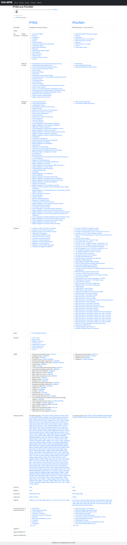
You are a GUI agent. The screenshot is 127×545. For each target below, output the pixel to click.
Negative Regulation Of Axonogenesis (42, 173)
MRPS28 (36, 447)
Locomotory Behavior (38, 122)
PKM (35, 454)
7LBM (106, 502)
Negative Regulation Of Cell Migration (42, 143)
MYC (68, 447)
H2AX (44, 435)
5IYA (88, 500)
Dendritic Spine (36, 55)
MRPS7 (42, 447)
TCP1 (34, 477)
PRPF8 (66, 455)
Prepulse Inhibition (37, 197)
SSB (40, 476)
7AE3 (77, 502)
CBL (58, 420)
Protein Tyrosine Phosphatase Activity (42, 69)
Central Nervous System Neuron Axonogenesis (45, 140)
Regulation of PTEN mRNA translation (42, 241)
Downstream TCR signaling (39, 233)
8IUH (100, 503)
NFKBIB (99, 415)
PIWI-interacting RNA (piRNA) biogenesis (86, 266)
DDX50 (55, 427)
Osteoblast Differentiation (39, 102)
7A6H (110, 500)
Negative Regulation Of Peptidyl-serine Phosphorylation (47, 150)
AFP (59, 415)
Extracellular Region (37, 34)
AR (67, 417)
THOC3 (52, 477)
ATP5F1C (53, 419)
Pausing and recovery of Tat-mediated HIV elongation (89, 246)
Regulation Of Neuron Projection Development (44, 133)
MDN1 (34, 445)
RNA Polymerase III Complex (83, 40)
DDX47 (51, 427)
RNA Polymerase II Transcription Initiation (86, 308)
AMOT (36, 417)
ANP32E (59, 417)
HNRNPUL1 (38, 437)
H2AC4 (41, 435)
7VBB (84, 503)
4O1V (37, 500)
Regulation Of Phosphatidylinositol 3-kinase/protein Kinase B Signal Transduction (50, 187)
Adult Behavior (36, 145)
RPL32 (35, 464)
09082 (74, 490)
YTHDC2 (67, 482)
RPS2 (61, 466)
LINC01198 (32, 442)
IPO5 (59, 439)
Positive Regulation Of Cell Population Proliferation (46, 123)
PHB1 (60, 452)
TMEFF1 (61, 477)
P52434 (74, 497)
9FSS (90, 505)
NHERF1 (43, 450)
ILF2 (51, 439)
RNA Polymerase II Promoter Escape (85, 298)
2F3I (73, 500)
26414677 (93, 356)
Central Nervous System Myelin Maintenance (44, 148)
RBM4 (46, 459)
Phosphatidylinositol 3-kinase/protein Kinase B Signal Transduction (50, 157)
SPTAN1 (66, 474)
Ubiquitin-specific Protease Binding (41, 95)
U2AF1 (47, 481)
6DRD (100, 500)
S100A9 (44, 469)
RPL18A (65, 461)
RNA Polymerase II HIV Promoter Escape (86, 240)
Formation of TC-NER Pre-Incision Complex (87, 273)
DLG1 (30, 429)
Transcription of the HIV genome (84, 241)
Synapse (34, 59)
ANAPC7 (46, 417)
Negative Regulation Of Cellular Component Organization (47, 178)
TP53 (39, 479)
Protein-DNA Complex (81, 47)
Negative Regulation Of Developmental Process (45, 177)
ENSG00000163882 (77, 494)
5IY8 (82, 500)
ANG (50, 417)
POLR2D (80, 417)
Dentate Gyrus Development (40, 138)
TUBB (66, 479)
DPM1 (60, 429)
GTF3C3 (31, 435)
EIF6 (38, 430)
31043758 (42, 357)
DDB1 (30, 427)
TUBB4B (31, 481)
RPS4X (57, 467)
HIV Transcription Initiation (82, 238)
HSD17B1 (44, 437)
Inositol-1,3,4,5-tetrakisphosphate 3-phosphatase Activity (47, 89)
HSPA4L (66, 437)
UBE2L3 (56, 481)
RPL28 (62, 462)
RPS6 (64, 467)
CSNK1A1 (60, 424)
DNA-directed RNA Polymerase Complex (86, 34)
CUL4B (37, 425)
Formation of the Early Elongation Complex (87, 230)
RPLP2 (59, 464)
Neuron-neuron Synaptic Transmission (42, 112)
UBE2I (51, 481)
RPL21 (31, 462)
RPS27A (48, 467)
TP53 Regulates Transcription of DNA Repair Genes (89, 280)
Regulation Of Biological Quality (40, 200)
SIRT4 (47, 471)
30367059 (60, 401)
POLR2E (85, 417)
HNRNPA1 (57, 435)
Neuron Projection (37, 54)
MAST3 (45, 444)
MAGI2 (62, 442)
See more (32, 525)
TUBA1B (62, 479)
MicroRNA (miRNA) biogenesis (83, 260)
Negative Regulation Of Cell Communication (44, 130)
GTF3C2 (68, 434)
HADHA (49, 435)
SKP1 (50, 471)
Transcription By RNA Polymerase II (85, 103)
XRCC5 (48, 482)
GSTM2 (64, 434)
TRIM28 (53, 479)
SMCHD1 (57, 472)
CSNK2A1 (66, 424)
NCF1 (65, 449)
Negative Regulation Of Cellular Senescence (44, 222)
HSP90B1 (56, 437)
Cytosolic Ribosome (37, 512)
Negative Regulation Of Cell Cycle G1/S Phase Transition (47, 210)
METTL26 (39, 445)
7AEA (80, 502)
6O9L (103, 500)
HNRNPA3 (63, 435)
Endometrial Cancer (37, 348)
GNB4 (52, 434)
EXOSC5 (36, 432)
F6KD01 (31, 497)
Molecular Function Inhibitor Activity (42, 94)
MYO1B (41, 449)
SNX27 (57, 474)
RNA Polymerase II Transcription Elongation (87, 310)
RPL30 (66, 462)
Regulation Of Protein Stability (40, 147)
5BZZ (47, 500)
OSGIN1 (31, 452)
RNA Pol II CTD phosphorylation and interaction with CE (90, 323)
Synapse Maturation (37, 195)
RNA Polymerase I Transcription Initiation (86, 293)
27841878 (44, 392)
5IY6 (76, 500)
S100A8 (40, 469)
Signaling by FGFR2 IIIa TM (83, 325)
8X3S (67, 500)
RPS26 (39, 467)
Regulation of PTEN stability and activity (43, 245)
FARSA (47, 432)
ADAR (56, 415)
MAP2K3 (31, 444)
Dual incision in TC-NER (81, 276)
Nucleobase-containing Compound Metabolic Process (89, 522)
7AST (84, 502)
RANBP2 (31, 459)
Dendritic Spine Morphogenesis (40, 198)
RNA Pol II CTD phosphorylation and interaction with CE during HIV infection (93, 235)
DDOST (35, 427)
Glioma (34, 349)
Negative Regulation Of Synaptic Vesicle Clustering (46, 223)
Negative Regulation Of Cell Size (41, 163)
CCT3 (38, 422)
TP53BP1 (43, 479)
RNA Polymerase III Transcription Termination (87, 305)
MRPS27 (31, 447)
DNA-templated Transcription (83, 102)
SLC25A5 (31, 472)
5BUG (41, 500)
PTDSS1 (45, 457)
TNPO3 (35, 479)
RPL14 (57, 461)
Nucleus (34, 35)
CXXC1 (45, 425)
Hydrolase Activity (37, 79)
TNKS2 (31, 479)
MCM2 (54, 444)
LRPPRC (48, 442)
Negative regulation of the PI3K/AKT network (44, 231)
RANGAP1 (37, 459)
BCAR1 (59, 419)
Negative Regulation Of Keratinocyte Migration (44, 182)
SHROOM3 (38, 471)
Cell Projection (36, 52)
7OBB (77, 503)
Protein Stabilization (37, 175)
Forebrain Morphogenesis (39, 170)
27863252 (45, 359)
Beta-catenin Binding (37, 72)
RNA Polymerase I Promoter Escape (85, 296)
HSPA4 (62, 437)
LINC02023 (39, 442)
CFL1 (66, 422)
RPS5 (60, 467)
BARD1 (86, 415)
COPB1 (46, 424)
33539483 (40, 399)
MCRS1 (66, 444)
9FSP (80, 505)
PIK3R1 (31, 454)
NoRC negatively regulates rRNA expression (87, 261)
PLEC (38, 454)
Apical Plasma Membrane (39, 47)
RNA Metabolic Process (81, 520)
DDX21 (43, 427)
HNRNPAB (32, 437)
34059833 (43, 364)
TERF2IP (42, 477)
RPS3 (52, 467)
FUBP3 (35, 434)
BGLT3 (66, 419)
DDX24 (47, 427)
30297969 (54, 404)
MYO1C (45, 449)
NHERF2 (48, 450)
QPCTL (60, 457)
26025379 (43, 377)
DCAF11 (60, 425)
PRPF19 (61, 455)
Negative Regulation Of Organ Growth (42, 167)
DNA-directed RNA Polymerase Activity (86, 67)
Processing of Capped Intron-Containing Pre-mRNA (89, 291)
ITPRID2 (31, 440)
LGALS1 (57, 440)
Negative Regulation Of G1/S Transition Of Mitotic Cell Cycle (48, 218)
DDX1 (38, 427)
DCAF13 (65, 425)
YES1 (63, 482)
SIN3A (43, 471)
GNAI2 (48, 434)
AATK (43, 415)
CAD (41, 420)
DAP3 (49, 425)
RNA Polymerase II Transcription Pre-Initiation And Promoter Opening (94, 300)
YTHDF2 (31, 484)
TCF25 (31, 477)
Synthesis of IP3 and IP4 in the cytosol (42, 230)
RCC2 (50, 459)
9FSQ (83, 505)
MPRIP (56, 445)
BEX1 (62, 419)
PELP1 (56, 452)
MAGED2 (57, 442)
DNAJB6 (50, 429)
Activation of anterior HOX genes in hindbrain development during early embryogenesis (94, 269)
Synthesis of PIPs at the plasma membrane (44, 228)
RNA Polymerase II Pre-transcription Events (87, 271)
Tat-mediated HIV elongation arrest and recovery (88, 250)
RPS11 (39, 466)
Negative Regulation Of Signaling (41, 142)
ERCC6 (95, 415)
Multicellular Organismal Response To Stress (44, 152)
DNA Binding (78, 63)
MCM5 (62, 444)
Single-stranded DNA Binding (83, 65)
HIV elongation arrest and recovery (84, 253)
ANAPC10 (41, 417)
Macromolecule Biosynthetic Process (85, 523)
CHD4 (30, 424)
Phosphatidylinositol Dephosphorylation (42, 168)
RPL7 (50, 464)
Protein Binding (36, 70)
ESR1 (57, 430)
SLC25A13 (61, 471)
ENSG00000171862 (34, 494)
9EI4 (73, 505)
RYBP (35, 469)
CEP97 (63, 422)
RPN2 (62, 464)
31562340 (39, 366)
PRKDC (57, 455)
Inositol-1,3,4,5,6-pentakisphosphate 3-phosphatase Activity (48, 85)
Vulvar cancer (36, 338)
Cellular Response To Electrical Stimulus (43, 202)
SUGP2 (69, 476)
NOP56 (53, 450)
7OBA (74, 503)
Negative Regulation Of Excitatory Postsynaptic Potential (47, 203)
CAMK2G (50, 420)
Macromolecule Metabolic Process (41, 518)
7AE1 (73, 502)
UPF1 (60, 481)
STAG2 (51, 476)
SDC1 (48, 469)
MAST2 (41, 444)
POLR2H (78, 22)
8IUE (97, 503)
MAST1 (36, 444)
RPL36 (43, 464)
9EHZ (104, 503)
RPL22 (35, 462)
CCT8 (49, 422)
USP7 (63, 481)
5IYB (91, 500)
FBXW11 (62, 432)
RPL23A (49, 462)
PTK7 (49, 457)
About (16, 2)
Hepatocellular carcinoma (39, 344)
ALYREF (31, 417)
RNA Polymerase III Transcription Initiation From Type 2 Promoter (93, 316)
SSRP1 (47, 476)
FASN (55, 432)
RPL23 (44, 462)
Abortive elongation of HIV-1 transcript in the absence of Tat (91, 248)
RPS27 (44, 467)
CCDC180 (62, 420)
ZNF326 (36, 484)
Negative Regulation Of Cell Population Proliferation (46, 125)
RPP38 (31, 466)
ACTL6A (51, 415)
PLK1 (41, 454)
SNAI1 (67, 472)
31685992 (54, 9)
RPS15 (48, 466)
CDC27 (54, 422)
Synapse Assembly (37, 115)
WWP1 (40, 482)
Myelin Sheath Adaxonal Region (40, 50)
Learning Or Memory (37, 120)
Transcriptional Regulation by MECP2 (42, 246)
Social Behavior (36, 153)
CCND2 (31, 422)
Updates (39, 2)
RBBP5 (43, 459)
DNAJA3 (45, 429)
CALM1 (45, 420)
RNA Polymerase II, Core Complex (84, 39)
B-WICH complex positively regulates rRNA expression (90, 263)
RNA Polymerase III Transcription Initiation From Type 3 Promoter (93, 320)
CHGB (34, 424)
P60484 (36, 497)
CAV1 (54, 420)
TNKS (65, 477)
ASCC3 (40, 419)
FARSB (51, 432)
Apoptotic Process (37, 108)
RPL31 (31, 464)
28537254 (41, 391)
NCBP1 (62, 449)
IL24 (49, 439)
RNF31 (31, 461)
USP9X (68, 481)
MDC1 (31, 445)
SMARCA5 (44, 472)
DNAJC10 (55, 429)
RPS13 (44, 466)
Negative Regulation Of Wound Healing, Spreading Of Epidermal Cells (51, 212)
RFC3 (57, 459)
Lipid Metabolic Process (38, 105)
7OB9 (109, 502)
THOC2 (48, 477)
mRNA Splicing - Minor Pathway (84, 290)
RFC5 (64, 459)
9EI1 (107, 503)
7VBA (81, 503)
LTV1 (53, 442)
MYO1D (50, 449)
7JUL (57, 500)
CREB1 (55, 424)
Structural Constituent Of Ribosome (41, 515)
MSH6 (50, 447)
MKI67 (48, 445)
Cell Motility (35, 172)
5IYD (97, 500)
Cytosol (34, 40)
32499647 (44, 402)
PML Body (35, 49)
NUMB (65, 450)
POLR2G (90, 417)
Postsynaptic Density (38, 45)
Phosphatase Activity (38, 80)
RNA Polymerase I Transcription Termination (87, 303)
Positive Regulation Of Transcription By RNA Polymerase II (48, 165)
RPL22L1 (39, 462)
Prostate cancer (36, 343)
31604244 (45, 379)
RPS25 (35, 467)
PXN (56, 457)
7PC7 (64, 500)
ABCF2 (47, 415)
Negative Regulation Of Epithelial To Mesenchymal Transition (48, 132)
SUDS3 (64, 476)
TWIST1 (40, 481)
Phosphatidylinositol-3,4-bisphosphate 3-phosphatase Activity (48, 90)
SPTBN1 (31, 476)
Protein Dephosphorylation (39, 103)
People (27, 2)
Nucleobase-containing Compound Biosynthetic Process (90, 517)
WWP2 (44, 482)
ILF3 (54, 439)
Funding (33, 2)
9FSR (87, 505)
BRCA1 (90, 415)
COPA (42, 424)
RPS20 (65, 466)
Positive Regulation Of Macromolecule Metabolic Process (47, 128)
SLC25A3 (66, 471)
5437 (73, 487)
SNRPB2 (43, 474)
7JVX (61, 500)
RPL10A (39, 461)
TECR (38, 477)
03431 (31, 490)
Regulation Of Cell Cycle (38, 183)
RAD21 (64, 457)
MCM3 (58, 444)
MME (52, 445)
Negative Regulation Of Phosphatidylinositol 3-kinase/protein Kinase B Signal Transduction (51, 191)
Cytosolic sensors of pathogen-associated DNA (88, 258)
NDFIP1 (31, 450)
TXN (44, 481)
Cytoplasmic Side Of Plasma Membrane (43, 44)
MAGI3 (66, 442)
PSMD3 (31, 457)
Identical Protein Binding (38, 87)
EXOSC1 (62, 430)
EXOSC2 (67, 430)
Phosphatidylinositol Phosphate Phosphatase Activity (46, 92)
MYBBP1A (64, 447)
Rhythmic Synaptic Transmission (41, 193)
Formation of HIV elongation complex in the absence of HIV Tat (92, 231)
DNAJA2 (40, 429)
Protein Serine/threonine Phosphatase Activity (44, 67)
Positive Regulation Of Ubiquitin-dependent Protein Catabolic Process (51, 217)
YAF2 (56, 482)
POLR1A (51, 454)
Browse (21, 2)
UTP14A (31, 482)
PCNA (43, 452)
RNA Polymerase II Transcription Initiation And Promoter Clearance (93, 311)
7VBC (88, 503)
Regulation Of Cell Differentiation (41, 160)
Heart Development (37, 118)
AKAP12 (63, 415)
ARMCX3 (35, 419)
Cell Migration (36, 137)
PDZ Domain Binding (38, 84)
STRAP (60, 476)
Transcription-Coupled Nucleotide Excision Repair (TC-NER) (91, 275)
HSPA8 (31, 439)
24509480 (50, 402)
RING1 (68, 459)
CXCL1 (41, 425)
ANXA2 (64, 417)
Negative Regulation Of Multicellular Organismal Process (47, 180)
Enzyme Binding (36, 82)
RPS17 (57, 466)
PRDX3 (52, 455)
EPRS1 (49, 430)
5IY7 (79, 500)
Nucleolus (78, 42)
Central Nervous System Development (42, 117)
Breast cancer (36, 339)
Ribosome (35, 517)
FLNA (66, 432)
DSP (67, 429)
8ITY (94, 503)
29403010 (53, 411)
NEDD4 (36, 450)
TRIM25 (49, 479)
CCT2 (35, 422)
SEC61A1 (61, 469)
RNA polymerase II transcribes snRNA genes (87, 283)
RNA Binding (35, 508)
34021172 (44, 406)
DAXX (52, 425)
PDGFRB (47, 452)
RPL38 (47, 464)
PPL (34, 455)
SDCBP (56, 469)
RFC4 (60, 459)
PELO (52, 452)
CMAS (38, 424)
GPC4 (59, 434)
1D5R (30, 500)
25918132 (95, 354)
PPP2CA (43, 455)
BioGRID (18, 17)
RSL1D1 (31, 469)
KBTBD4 (39, 440)
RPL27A (57, 462)
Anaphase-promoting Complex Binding (42, 75)
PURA (53, 457)
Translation (35, 520)
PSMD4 (36, 457)
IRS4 (66, 439)
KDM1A (44, 440)
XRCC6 (52, 482)
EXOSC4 (31, 432)
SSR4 (43, 476)
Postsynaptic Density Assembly (41, 207)
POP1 (31, 455)
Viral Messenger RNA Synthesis (84, 256)
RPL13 (48, 461)
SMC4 (52, 472)
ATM (43, 419)
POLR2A (56, 454)
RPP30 (66, 464)
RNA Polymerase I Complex (83, 44)
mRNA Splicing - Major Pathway (84, 288)
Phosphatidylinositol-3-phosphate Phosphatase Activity (47, 63)
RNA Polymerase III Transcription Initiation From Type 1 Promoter (93, 313)
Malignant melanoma (37, 341)
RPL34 (39, 464)
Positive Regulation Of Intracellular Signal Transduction (47, 208)
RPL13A (52, 461)
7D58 (87, 502)
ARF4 (30, 419)
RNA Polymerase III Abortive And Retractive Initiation (89, 306)
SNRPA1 (38, 474)
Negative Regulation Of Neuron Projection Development (47, 135)
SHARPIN (32, 471)
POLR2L (105, 417)
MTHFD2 (55, 447)
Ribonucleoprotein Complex (39, 510)
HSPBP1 (36, 439)
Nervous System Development (40, 113)
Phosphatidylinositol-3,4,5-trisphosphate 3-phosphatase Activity (49, 77)
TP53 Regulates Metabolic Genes (41, 235)
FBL (58, 432)
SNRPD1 (48, 474)
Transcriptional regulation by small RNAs (86, 265)
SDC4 (52, 469)
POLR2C (74, 417)
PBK (35, 452)
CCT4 (42, 422)
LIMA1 (61, 440)
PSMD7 (40, 457)
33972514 (59, 367)
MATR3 (50, 444)
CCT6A (46, 422)
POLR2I (95, 417)
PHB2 (63, 452)
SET (65, 469)
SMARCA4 (38, 472)
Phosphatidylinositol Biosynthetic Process (43, 107)
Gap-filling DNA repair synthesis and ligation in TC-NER (90, 278)
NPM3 (61, 450)
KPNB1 (49, 440)
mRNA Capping (79, 286)
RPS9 (67, 467)
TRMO (58, 479)
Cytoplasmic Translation (38, 513)
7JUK (54, 500)
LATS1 (53, 440)
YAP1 (59, 482)
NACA (58, 449)
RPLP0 (54, 464)
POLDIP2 (46, 454)
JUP (35, 440)
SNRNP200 (32, 474)
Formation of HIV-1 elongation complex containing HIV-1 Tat (91, 243)
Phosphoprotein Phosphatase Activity (42, 65)
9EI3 (110, 503)
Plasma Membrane (37, 42)
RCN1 (53, 459)
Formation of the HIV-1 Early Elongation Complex (88, 233)
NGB (39, 450)
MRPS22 (60, 445)
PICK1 (67, 452)
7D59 (90, 502)
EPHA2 (45, 430)
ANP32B (54, 417)
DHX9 (63, 427)
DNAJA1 (35, 429)
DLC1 (66, 427)
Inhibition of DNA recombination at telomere (87, 328)
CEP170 (58, 422)
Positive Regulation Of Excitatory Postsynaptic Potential (47, 220)
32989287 (46, 356)
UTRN (35, 482)
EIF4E (34, 430)
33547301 (53, 354)
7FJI (100, 502)
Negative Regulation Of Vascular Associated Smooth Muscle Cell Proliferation (49, 214)
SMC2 (48, 472)
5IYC (94, 500)
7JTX (51, 500)
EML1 (41, 430)
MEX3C (44, 445)
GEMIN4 (40, 434)
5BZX (44, 500)
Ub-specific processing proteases (41, 238)
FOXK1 (31, 434)
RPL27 (53, 462)
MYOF (54, 449)
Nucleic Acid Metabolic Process (84, 518)
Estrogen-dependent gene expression (85, 327)
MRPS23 (66, 445)
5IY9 (85, 500)
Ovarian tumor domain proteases (41, 240)
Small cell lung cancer (38, 346)
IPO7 (62, 439)
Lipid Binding (35, 74)
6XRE (107, 500)
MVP (59, 447)
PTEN (33, 22)
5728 (30, 487)
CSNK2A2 (32, 425)
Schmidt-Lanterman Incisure (39, 57)
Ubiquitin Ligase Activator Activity (41, 97)
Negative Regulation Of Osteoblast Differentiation (45, 162)
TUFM (36, 481)
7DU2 (97, 502)
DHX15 (59, 427)
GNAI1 (44, 434)
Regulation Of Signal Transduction (41, 127)
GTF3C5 (36, 435)
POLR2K (100, 417)
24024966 (49, 386)
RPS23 (31, 467)
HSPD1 (41, 439)
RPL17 (61, 461)
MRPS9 (46, 447)
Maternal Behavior (37, 155)
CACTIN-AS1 (36, 420)
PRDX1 (48, 455)
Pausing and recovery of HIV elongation (86, 255)
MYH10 (31, 449)
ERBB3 (54, 430)
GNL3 (56, 434)
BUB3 (30, 420)
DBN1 (56, 425)
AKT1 (67, 415)
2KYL (34, 500)
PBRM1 (39, 452)
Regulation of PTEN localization (40, 243)
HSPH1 (45, 439)
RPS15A (52, 466)
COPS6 (51, 424)
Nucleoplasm (35, 37)
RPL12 (44, 461)
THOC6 (56, 477)
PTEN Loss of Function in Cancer (41, 236)
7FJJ (103, 502)
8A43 (91, 503)
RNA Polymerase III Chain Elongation (85, 301)
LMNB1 (44, 442)
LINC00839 (67, 440)
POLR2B (62, 454)
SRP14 (36, 476)
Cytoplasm (35, 39)
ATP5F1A (48, 419)
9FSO (76, 505)
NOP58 (58, 450)
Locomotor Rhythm (37, 158)
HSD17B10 (51, 437)
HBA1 (52, 435)
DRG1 (63, 429)
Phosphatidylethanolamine (39, 333)
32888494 (50, 359)
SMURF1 (62, 472)
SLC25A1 (55, 471)
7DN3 (93, 502)
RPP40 (35, 466)
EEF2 (30, 430)
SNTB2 (53, 474)
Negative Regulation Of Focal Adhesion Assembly (45, 185)
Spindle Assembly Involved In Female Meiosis (44, 110)
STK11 (55, 476)
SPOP (61, 474)
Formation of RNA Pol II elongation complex (87, 228)
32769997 (54, 401)
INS (57, 439)
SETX (68, 469)
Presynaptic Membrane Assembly (41, 205)
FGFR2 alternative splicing (82, 281)
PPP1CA (38, 455)
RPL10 (35, 461)
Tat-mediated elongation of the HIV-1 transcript (87, 251)
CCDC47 (67, 420)
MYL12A (36, 449)
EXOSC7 (42, 432)
